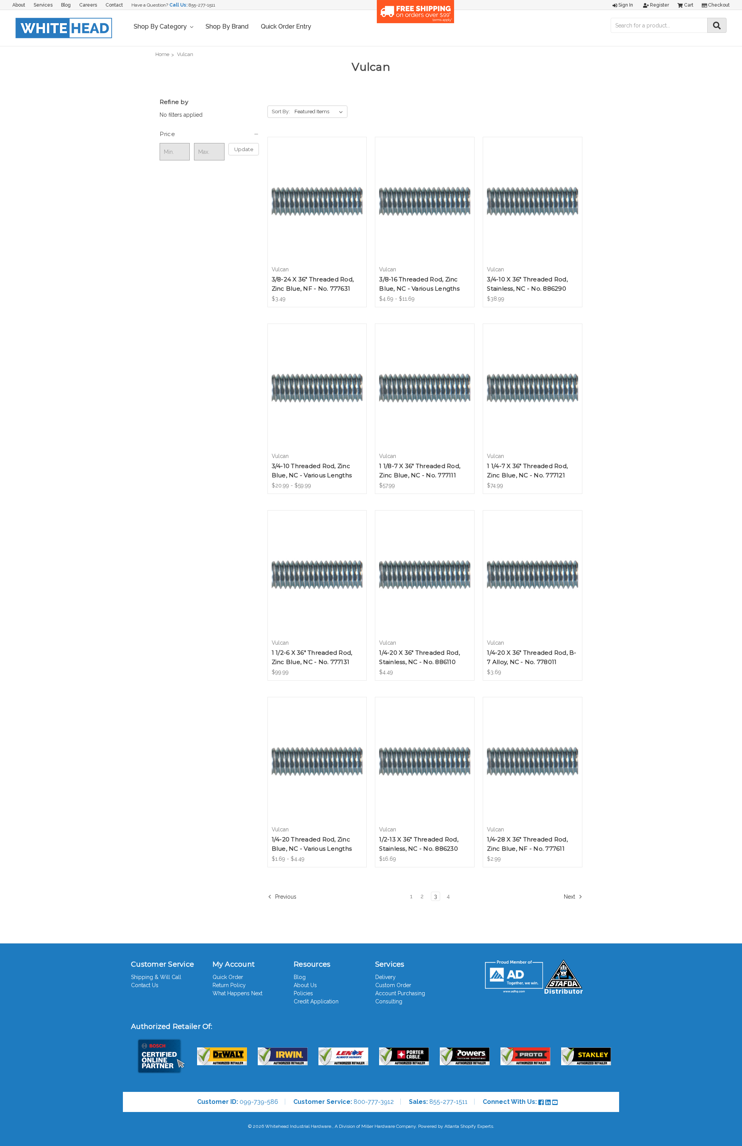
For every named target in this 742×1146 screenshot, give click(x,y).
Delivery (385, 977)
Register (659, 5)
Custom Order (393, 985)
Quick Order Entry (286, 26)
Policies (303, 993)
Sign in (625, 5)
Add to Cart (317, 208)
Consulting (388, 1001)
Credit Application (316, 1001)
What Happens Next (237, 993)
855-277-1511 (202, 5)
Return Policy (229, 985)
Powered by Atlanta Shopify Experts (455, 1126)
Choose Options (424, 208)
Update (244, 149)
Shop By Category (161, 26)
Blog (66, 5)
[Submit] (717, 25)
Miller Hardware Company (388, 1126)
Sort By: (281, 111)
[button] (209, 134)
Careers (88, 5)
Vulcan (185, 54)
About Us (305, 985)
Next (570, 897)
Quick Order (228, 977)
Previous (285, 897)
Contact (114, 5)
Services (43, 5)
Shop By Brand (227, 26)
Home (162, 54)
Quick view (317, 194)
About (18, 5)
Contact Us (144, 985)
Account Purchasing (400, 993)
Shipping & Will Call (156, 977)
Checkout (718, 5)
